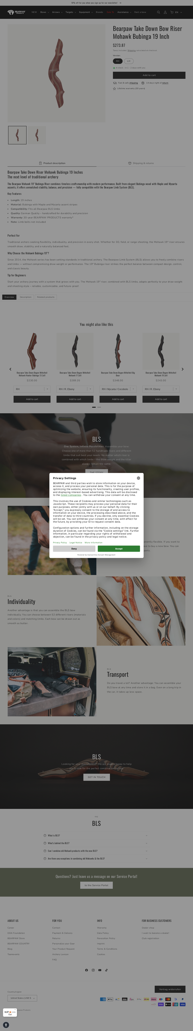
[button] (6, 1025)
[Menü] (15, 1010)
